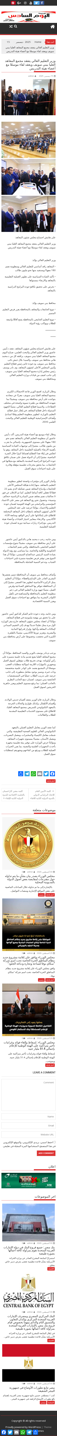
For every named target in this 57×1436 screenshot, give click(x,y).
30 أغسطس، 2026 (45, 872)
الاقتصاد (51, 1269)
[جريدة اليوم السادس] (28, 21)
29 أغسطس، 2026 (45, 953)
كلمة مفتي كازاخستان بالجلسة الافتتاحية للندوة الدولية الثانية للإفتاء (14, 795)
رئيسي (41, 895)
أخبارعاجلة (51, 781)
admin (31, 76)
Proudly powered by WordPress (23, 1427)
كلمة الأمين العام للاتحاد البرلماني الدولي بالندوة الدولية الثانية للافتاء (42, 795)
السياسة (51, 1402)
